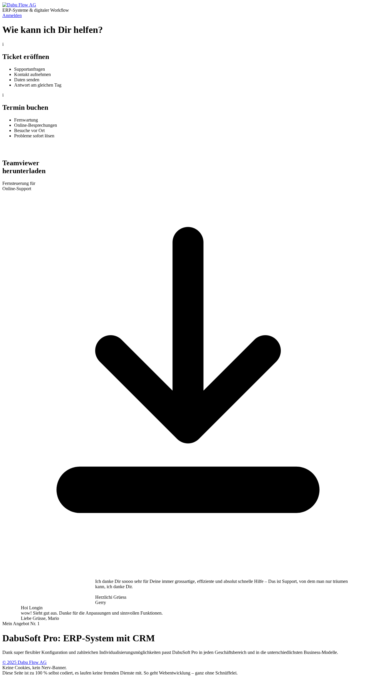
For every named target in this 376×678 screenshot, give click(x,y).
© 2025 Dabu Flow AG (24, 662)
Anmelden (12, 15)
